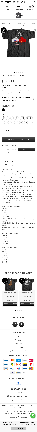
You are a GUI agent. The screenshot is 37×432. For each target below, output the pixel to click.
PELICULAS (31, 23)
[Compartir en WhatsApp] (2, 165)
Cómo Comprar (18, 347)
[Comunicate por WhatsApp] (32, 415)
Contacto (18, 344)
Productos (18, 340)
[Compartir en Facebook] (6, 165)
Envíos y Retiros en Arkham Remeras (18, 351)
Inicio (3, 23)
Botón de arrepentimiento (23, 413)
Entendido (18, 428)
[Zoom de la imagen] (34, 30)
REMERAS (9, 23)
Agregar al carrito (10, 303)
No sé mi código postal (8, 153)
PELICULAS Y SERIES (20, 23)
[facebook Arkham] (21, 324)
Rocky (11, 25)
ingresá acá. (8, 413)
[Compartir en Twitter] (9, 165)
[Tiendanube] (19, 417)
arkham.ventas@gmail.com (20, 396)
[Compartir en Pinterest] (12, 165)
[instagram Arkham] (15, 324)
